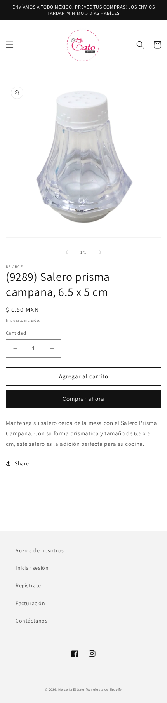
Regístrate (28, 585)
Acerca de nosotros (40, 550)
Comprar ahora (83, 398)
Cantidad (16, 333)
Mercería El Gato (71, 689)
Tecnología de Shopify (104, 689)
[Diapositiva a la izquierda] (66, 252)
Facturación (30, 603)
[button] (9, 44)
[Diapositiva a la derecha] (100, 252)
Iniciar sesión (32, 567)
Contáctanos (32, 620)
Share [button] (22, 463)
